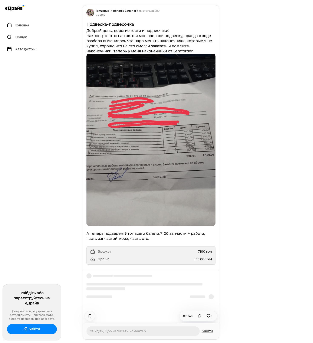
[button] (100, 14)
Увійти (34, 329)
